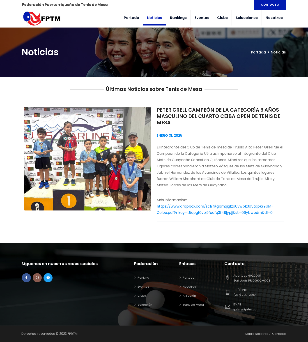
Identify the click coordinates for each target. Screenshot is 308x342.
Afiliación (189, 295)
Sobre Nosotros (256, 334)
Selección (145, 305)
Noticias (154, 17)
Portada (131, 17)
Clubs (222, 17)
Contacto (279, 334)
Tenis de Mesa (193, 305)
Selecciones (247, 17)
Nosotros (274, 17)
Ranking (143, 277)
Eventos (202, 17)
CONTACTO (270, 4)
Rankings (178, 17)
